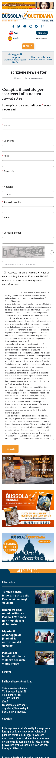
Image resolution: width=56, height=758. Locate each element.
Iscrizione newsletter (34, 78)
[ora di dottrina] (28, 547)
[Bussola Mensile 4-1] (28, 469)
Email (7, 217)
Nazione (8, 186)
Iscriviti (10, 448)
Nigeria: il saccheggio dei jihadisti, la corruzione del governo (12, 638)
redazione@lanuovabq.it (14, 705)
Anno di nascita (12, 202)
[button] (28, 46)
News (16, 32)
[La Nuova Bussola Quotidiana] (28, 16)
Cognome (9, 140)
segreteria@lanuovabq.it (15, 708)
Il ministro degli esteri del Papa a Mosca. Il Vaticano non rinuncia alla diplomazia (14, 617)
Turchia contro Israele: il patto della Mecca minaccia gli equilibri (15, 597)
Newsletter (41, 38)
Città (6, 156)
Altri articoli (28, 570)
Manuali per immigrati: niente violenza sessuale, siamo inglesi (14, 658)
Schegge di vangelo (15, 55)
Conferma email (12, 232)
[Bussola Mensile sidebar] (28, 508)
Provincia (9, 171)
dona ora (41, 32)
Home (17, 78)
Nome (7, 125)
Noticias (16, 38)
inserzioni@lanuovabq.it (14, 711)
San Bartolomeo (41, 57)
